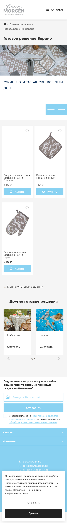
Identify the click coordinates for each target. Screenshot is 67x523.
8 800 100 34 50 (32, 461)
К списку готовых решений (24, 286)
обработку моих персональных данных (33, 422)
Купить (19, 191)
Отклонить (34, 502)
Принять (33, 513)
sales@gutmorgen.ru (35, 465)
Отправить (33, 408)
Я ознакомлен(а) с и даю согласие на (34, 419)
